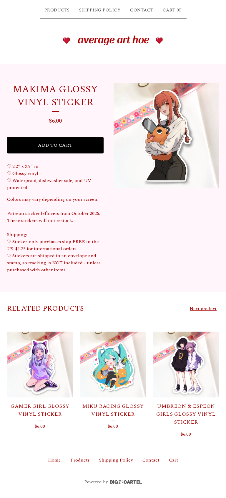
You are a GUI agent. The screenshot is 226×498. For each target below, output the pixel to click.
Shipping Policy (100, 10)
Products (57, 10)
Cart (173, 460)
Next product (203, 308)
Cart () (172, 10)
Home (54, 460)
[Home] (113, 40)
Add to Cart (55, 145)
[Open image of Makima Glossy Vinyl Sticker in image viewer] (166, 135)
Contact (141, 10)
